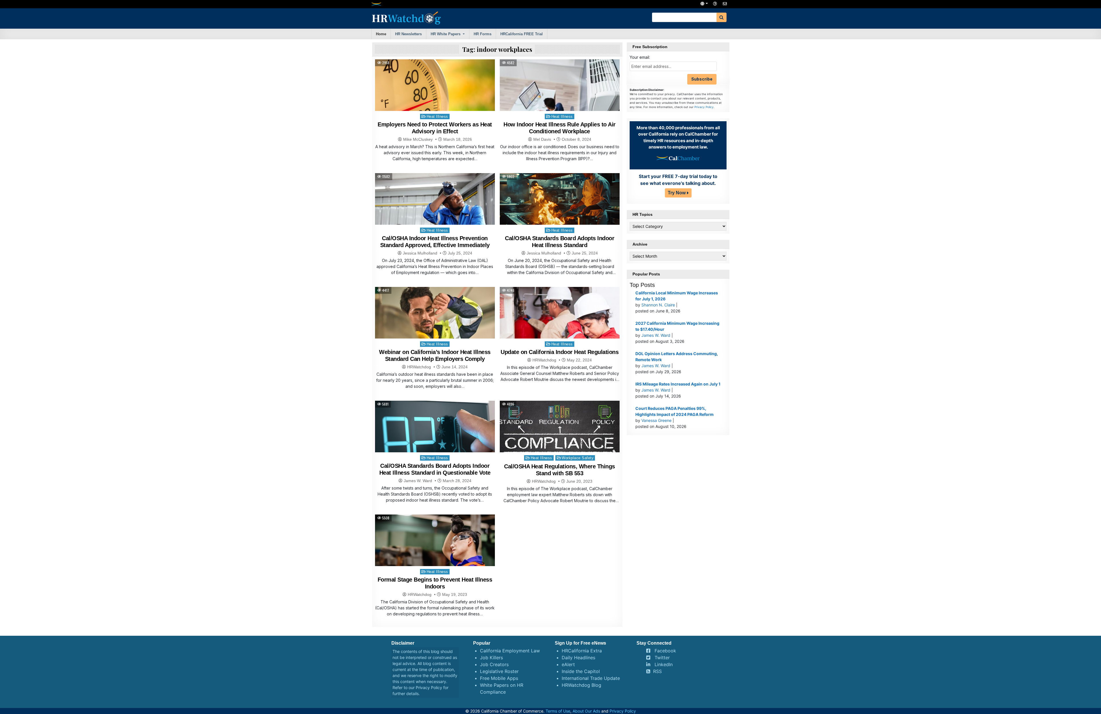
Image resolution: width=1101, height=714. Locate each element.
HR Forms (482, 34)
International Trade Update (591, 678)
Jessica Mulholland (420, 253)
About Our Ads (586, 711)
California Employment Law (510, 651)
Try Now (677, 192)
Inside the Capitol (581, 671)
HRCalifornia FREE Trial (521, 34)
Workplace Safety (578, 458)
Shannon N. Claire (658, 304)
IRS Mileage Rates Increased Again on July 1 (678, 384)
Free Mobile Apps (499, 678)
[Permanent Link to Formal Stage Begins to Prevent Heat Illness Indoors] (435, 559)
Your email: (640, 57)
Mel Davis (542, 139)
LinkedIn (664, 664)
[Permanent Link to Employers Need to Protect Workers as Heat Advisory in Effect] (435, 99)
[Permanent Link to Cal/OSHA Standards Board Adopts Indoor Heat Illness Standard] (560, 206)
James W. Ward (418, 481)
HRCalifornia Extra (582, 651)
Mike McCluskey (418, 139)
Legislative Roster (499, 671)
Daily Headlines (578, 657)
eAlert (568, 664)
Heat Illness (437, 116)
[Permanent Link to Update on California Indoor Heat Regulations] (560, 332)
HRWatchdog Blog (581, 685)
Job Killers (491, 657)
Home (381, 34)
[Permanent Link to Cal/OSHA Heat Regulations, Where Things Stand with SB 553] (560, 443)
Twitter (662, 657)
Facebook (665, 651)
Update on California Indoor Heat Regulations (559, 352)
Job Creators (494, 664)
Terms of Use (558, 711)
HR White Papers (445, 34)
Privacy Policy (704, 107)
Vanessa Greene (656, 420)
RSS (657, 671)
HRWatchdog (419, 367)
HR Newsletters (408, 34)
